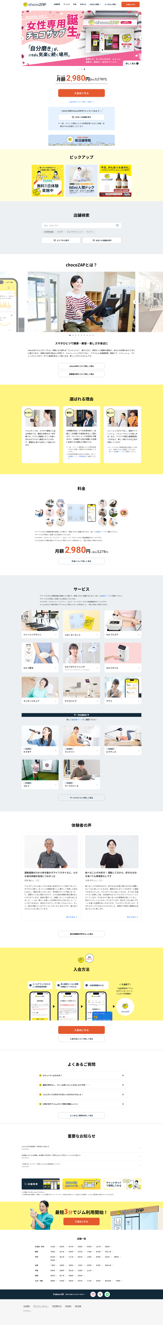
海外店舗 (78, 1306)
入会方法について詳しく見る (80, 101)
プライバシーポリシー (41, 1306)
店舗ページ (73, 456)
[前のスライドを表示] (28, 302)
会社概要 (26, 1306)
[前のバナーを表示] (21, 38)
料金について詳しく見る (81, 561)
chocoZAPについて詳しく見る (81, 366)
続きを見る (70, 917)
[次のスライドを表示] (135, 302)
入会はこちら (81, 93)
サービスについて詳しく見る (81, 797)
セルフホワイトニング (74, 232)
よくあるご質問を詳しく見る (81, 1115)
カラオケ (60, 232)
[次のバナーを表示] (141, 38)
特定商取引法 (57, 1306)
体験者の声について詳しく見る (81, 374)
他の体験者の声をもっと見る (81, 934)
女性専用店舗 (48, 232)
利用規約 (82, 456)
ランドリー (90, 232)
